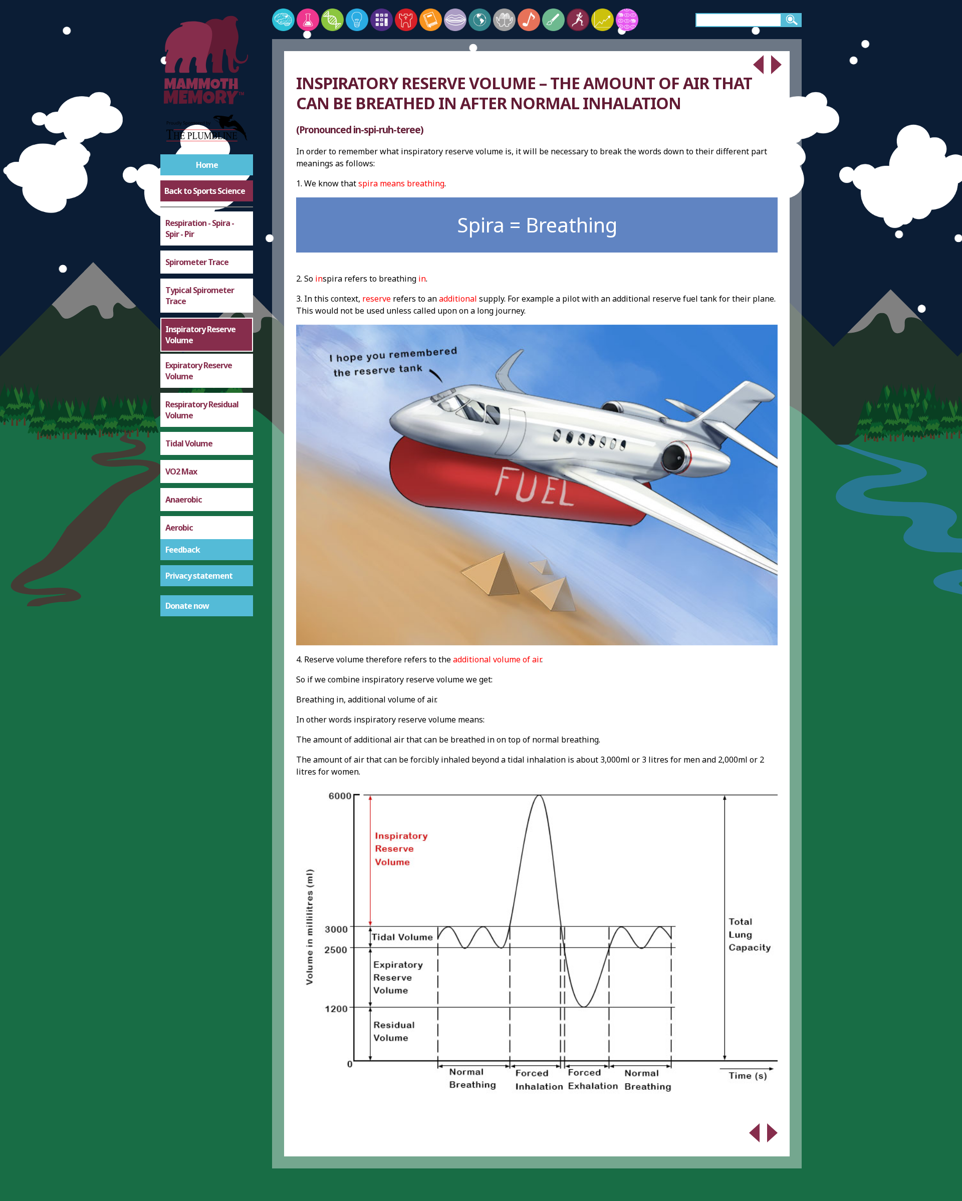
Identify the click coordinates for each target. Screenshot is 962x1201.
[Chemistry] (308, 20)
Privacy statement (198, 575)
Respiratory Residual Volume (201, 410)
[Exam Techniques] (627, 20)
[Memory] (283, 20)
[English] (430, 20)
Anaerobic (183, 499)
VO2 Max (181, 471)
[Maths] (381, 20)
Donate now (187, 605)
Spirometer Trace (196, 262)
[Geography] (479, 20)
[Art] (553, 20)
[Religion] (504, 20)
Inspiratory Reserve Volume (200, 335)
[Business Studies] (602, 20)
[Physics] (357, 20)
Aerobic (179, 527)
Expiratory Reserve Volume (198, 371)
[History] (406, 20)
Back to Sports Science (204, 190)
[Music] (529, 20)
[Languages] (455, 20)
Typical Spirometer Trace (199, 296)
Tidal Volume (188, 443)
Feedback (182, 549)
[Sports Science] (578, 20)
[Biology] (332, 20)
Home (207, 164)
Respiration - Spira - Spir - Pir (199, 228)
